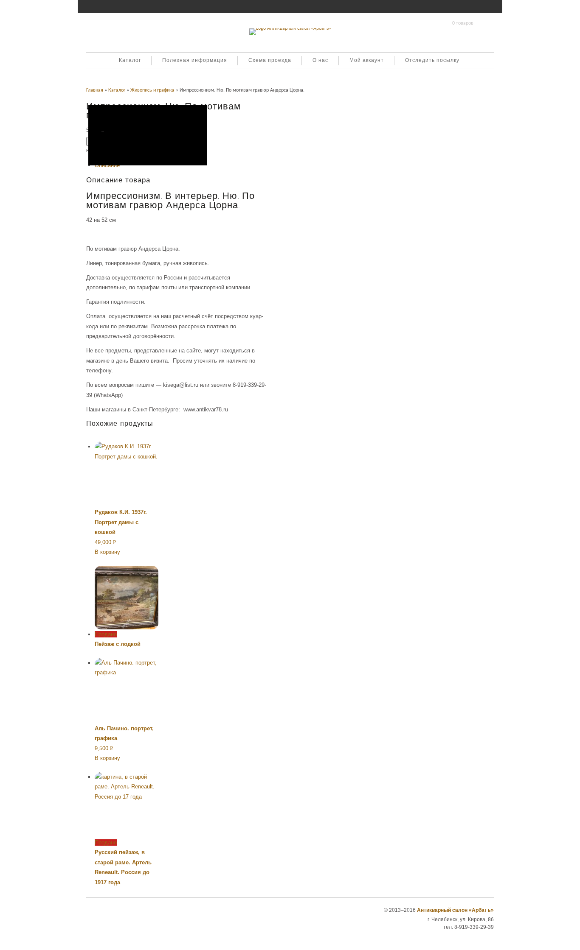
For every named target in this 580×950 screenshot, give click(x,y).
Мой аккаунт (366, 61)
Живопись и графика (152, 90)
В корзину (107, 552)
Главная (94, 90)
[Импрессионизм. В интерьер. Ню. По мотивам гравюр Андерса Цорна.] (147, 135)
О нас (320, 61)
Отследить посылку (432, 61)
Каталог (130, 61)
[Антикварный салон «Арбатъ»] (290, 28)
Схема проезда (269, 61)
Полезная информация (194, 61)
